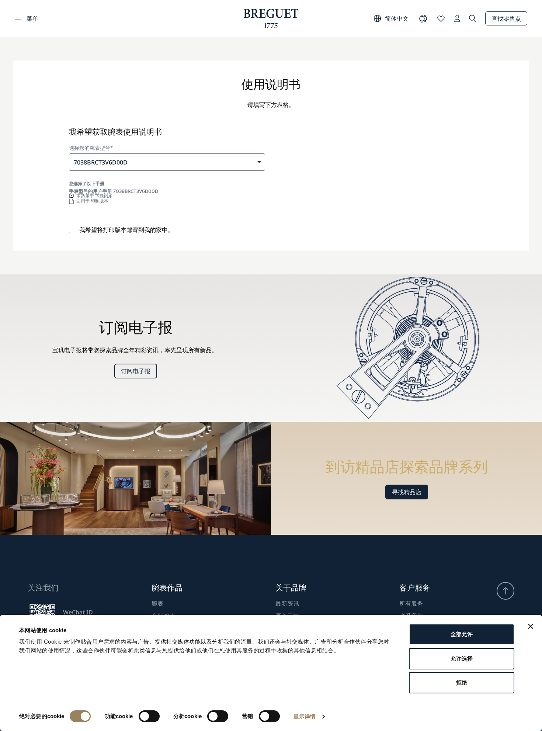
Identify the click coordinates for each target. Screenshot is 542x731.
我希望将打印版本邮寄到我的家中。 (126, 230)
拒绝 (461, 682)
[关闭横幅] (530, 626)
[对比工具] (423, 18)
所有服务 (411, 603)
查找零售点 (506, 18)
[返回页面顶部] (505, 591)
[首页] (271, 18)
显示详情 (304, 716)
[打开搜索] (473, 18)
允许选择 (462, 658)
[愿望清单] (441, 18)
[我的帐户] (457, 18)
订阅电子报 (135, 371)
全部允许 (462, 634)
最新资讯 (287, 603)
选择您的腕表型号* (91, 147)
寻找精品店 (406, 492)
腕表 (157, 603)
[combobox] (167, 162)
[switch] (149, 716)
